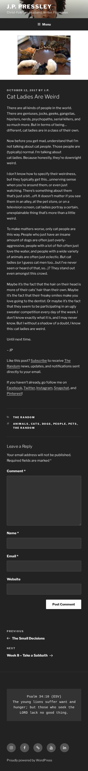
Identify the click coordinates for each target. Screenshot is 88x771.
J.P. (47, 90)
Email (12, 556)
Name (13, 533)
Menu (46, 24)
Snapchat (61, 388)
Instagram (44, 388)
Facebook (14, 388)
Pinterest (14, 394)
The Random (24, 417)
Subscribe (39, 361)
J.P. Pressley (29, 6)
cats (35, 423)
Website (14, 579)
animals (21, 423)
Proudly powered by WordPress (29, 760)
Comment (16, 471)
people (59, 423)
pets (72, 423)
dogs (46, 423)
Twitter (29, 388)
